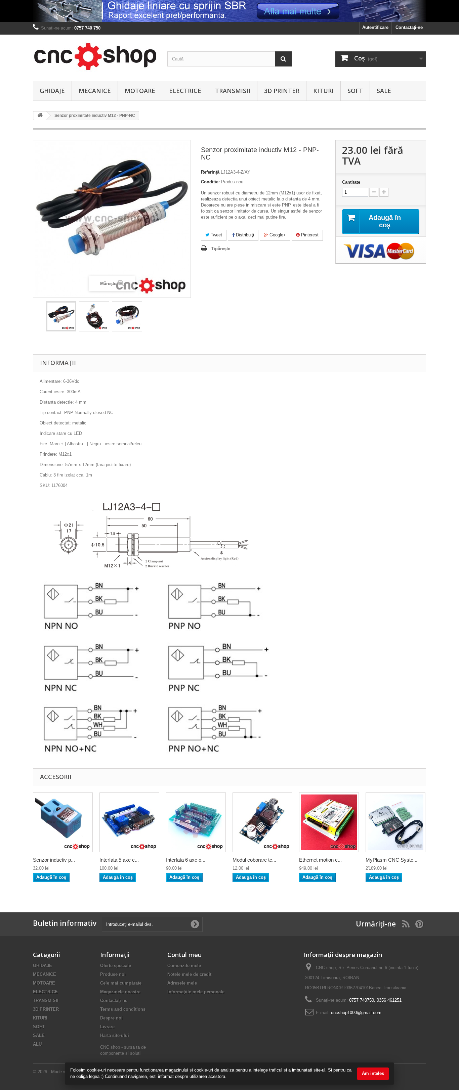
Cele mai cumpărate (120, 983)
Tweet (215, 234)
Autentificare (375, 27)
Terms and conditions (122, 1009)
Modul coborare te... (254, 860)
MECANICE (95, 91)
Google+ (277, 234)
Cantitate (351, 182)
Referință (210, 172)
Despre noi (111, 1017)
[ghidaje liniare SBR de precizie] (229, 11)
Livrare (107, 1026)
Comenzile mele (184, 965)
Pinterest (309, 234)
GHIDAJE (52, 91)
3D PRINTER (281, 91)
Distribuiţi (244, 234)
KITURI (323, 91)
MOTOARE (140, 91)
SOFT (355, 91)
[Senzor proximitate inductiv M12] (61, 316)
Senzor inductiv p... (54, 860)
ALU (37, 1044)
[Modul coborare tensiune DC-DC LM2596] (262, 822)
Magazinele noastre (120, 991)
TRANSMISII (232, 91)
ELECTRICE (185, 91)
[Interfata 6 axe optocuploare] (196, 822)
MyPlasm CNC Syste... (391, 860)
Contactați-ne (409, 27)
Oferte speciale (115, 965)
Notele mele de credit (189, 974)
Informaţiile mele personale (195, 991)
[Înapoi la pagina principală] (40, 115)
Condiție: (210, 181)
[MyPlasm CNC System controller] (395, 822)
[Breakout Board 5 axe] (129, 822)
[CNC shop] (95, 56)
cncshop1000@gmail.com (356, 1012)
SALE (384, 91)
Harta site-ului (114, 1035)
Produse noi (113, 974)
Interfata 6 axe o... (185, 860)
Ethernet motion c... (320, 860)
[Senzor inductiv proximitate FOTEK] (63, 822)
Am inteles (373, 1073)
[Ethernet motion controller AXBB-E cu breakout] (329, 822)
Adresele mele (182, 983)
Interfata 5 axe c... (119, 860)
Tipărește (220, 248)
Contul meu (184, 955)
